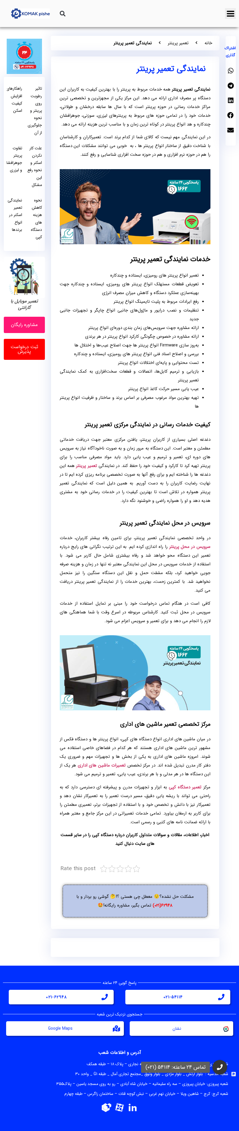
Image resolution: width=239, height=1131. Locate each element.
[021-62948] (104, 997)
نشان (177, 1028)
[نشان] (225, 1028)
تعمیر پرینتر (178, 43)
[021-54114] (221, 997)
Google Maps (60, 1028)
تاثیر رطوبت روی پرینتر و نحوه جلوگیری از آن (35, 110)
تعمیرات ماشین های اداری (102, 765)
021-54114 (173, 997)
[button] (62, 13)
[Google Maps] (116, 1028)
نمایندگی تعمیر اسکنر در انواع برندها (15, 215)
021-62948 (56, 997)
